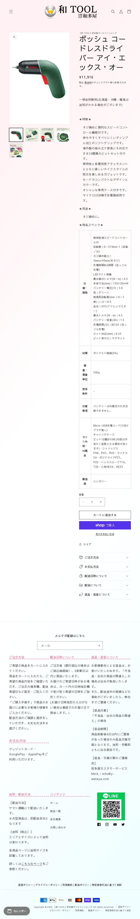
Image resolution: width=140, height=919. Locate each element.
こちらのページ (31, 864)
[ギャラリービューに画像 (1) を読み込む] (16, 135)
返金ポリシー (25, 885)
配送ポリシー (82, 885)
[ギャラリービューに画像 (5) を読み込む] (16, 150)
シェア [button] (87, 544)
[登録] (99, 645)
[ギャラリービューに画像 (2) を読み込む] (32, 135)
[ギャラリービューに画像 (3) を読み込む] (47, 135)
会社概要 (55, 819)
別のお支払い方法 (105, 534)
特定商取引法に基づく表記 (107, 885)
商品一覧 (55, 811)
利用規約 (67, 885)
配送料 (88, 82)
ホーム (54, 803)
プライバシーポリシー (47, 885)
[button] (11, 12)
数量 (81, 494)
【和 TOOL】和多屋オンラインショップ (73, 907)
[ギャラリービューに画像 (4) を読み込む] (63, 135)
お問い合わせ (58, 827)
